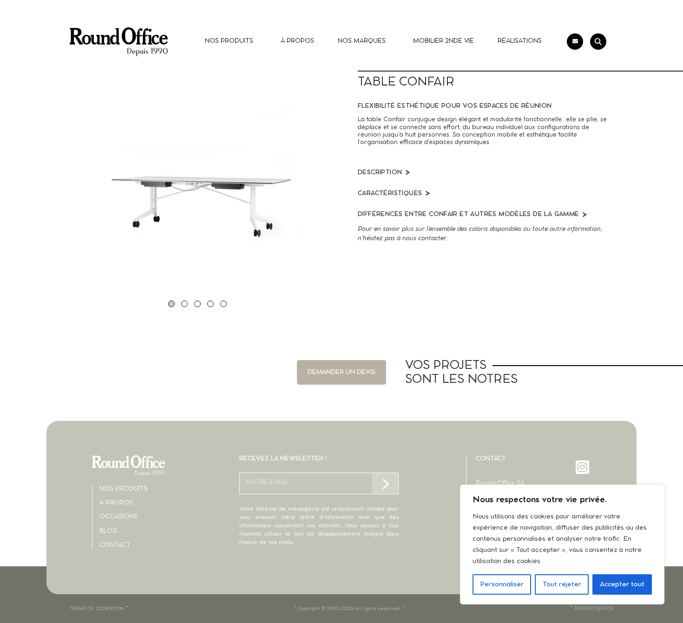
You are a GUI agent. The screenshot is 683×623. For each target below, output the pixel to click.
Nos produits (123, 489)
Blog (108, 531)
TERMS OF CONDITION (97, 608)
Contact (115, 545)
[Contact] (575, 41)
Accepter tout (622, 584)
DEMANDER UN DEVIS (341, 372)
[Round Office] (119, 42)
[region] (562, 544)
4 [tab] (210, 304)
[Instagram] (583, 467)
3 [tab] (197, 304)
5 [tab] (223, 304)
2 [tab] (184, 304)
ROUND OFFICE (594, 608)
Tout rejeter (562, 584)
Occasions (118, 517)
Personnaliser (502, 584)
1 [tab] (171, 304)
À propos (116, 503)
